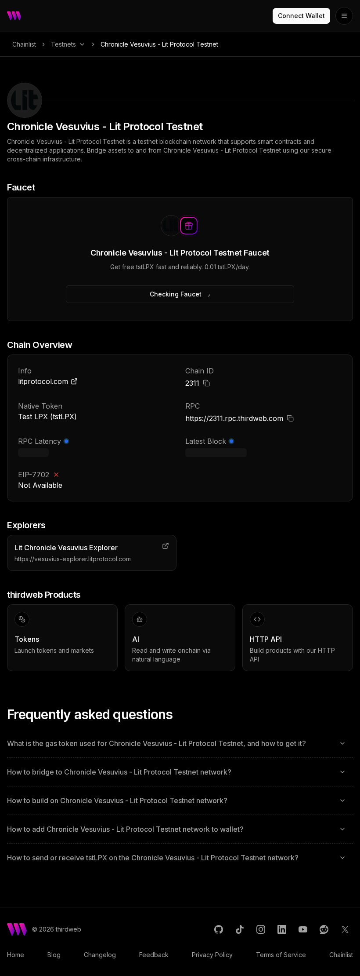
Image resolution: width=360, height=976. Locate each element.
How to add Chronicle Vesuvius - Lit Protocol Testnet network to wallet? (125, 829)
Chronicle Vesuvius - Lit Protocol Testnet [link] (159, 44)
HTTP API (266, 639)
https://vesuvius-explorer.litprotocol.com (72, 559)
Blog (54, 954)
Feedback (154, 954)
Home (15, 954)
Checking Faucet (176, 294)
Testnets (63, 44)
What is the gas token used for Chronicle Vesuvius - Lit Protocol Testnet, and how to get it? (156, 743)
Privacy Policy (212, 954)
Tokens (26, 639)
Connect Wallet (301, 15)
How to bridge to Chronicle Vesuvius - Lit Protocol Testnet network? (119, 772)
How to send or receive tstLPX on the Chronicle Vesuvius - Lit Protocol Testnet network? (153, 857)
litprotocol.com (43, 381)
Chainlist (24, 44)
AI (135, 639)
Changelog (100, 954)
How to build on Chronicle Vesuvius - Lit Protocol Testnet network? (117, 800)
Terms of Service (281, 954)
